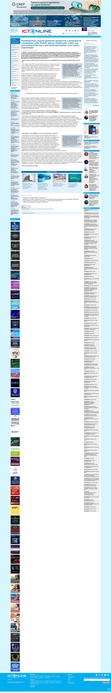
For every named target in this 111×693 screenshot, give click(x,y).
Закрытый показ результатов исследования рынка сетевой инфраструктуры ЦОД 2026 (91, 226)
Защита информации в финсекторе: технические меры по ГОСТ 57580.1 (91, 216)
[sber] (55, 7)
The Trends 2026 (92, 511)
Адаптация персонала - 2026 (91, 448)
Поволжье (70, 677)
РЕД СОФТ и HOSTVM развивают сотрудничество (34, 197)
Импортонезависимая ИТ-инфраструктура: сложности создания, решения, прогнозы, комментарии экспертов (94, 203)
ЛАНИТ (49, 209)
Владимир (13, 144)
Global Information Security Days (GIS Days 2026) (90, 415)
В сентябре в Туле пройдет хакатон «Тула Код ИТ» (15, 155)
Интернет (14, 45)
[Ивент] (15, 226)
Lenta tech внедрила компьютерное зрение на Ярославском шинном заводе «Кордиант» (15, 113)
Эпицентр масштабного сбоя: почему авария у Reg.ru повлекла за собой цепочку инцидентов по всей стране (91, 85)
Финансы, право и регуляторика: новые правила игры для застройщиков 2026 (90, 221)
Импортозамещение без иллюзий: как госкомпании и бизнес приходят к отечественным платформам (73, 23)
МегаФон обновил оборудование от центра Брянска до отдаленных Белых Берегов (15, 183)
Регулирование (15, 69)
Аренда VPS (32, 687)
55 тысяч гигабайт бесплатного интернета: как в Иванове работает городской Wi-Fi (15, 190)
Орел (12, 158)
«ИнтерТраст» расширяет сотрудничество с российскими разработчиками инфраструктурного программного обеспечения (51, 199)
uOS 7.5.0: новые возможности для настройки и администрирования (90, 282)
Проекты (37, 36)
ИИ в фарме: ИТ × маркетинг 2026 (90, 238)
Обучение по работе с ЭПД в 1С (91, 210)
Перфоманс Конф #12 (94, 312)
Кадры (13, 67)
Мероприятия (30, 36)
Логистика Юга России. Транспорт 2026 (91, 394)
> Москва (49, 34)
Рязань (12, 121)
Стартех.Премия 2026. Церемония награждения (91, 329)
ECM (47, 209)
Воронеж (13, 100)
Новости (13, 36)
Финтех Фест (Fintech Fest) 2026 (91, 235)
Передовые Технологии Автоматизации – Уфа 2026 (91, 368)
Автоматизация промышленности (16, 42)
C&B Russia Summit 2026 (90, 321)
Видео (75, 36)
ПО (12, 62)
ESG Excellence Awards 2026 (91, 472)
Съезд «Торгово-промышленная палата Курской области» (91, 387)
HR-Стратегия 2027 (93, 310)
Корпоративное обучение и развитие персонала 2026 (91, 302)
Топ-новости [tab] (94, 44)
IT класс (42, 36)
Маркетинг (14, 56)
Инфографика (88, 36)
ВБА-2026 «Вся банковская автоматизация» (90, 485)
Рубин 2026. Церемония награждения (89, 345)
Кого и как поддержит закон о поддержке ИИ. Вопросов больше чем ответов (93, 34)
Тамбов (12, 194)
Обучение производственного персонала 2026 (90, 418)
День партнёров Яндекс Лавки (90, 256)
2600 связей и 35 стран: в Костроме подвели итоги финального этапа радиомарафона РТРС (15, 212)
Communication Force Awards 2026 (91, 326)
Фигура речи (57, 676)
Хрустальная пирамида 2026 (89, 461)
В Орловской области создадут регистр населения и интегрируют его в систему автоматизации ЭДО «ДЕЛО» (15, 162)
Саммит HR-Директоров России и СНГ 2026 (91, 464)
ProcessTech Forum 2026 (90, 353)
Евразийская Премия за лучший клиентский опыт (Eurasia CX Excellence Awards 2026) (91, 455)
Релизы (71, 36)
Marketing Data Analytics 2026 (89, 382)
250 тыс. (14, 30)
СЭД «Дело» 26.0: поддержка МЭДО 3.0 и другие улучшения (59, 184)
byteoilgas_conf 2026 (93, 421)
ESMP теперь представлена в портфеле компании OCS (36, 202)
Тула (12, 153)
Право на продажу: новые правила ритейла (90, 424)
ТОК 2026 (91, 258)
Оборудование (15, 60)
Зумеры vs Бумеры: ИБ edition (91, 340)
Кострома (13, 208)
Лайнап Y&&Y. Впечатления (89, 265)
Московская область (13, 93)
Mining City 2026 (92, 508)
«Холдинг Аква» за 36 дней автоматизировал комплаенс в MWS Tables (90, 147)
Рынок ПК (14, 54)
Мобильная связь (15, 47)
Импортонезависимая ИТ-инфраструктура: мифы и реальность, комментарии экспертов (94, 196)
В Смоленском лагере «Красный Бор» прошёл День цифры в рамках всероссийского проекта (15, 204)
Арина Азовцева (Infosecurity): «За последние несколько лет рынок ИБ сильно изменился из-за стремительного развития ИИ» (93, 187)
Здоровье (14, 84)
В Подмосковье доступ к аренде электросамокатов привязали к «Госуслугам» (15, 96)
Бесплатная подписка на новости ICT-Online (95, 677)
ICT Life (45, 676)
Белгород (13, 127)
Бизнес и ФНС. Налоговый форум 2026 (89, 427)
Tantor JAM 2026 (92, 318)
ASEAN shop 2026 (93, 323)
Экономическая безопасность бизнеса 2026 (90, 348)
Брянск (12, 180)
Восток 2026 (91, 342)
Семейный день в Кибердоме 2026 (90, 274)
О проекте (10, 679)
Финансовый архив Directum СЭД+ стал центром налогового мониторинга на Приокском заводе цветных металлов (43, 186)
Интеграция (14, 52)
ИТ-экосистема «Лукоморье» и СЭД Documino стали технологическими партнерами (27, 186)
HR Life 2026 (92, 232)
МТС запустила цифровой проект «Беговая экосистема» (90, 90)
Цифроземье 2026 (93, 384)
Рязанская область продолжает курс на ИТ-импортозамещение (15, 124)
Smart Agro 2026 (92, 506)
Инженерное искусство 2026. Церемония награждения (91, 308)
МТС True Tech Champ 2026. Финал (91, 497)
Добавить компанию (91, 40)
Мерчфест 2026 (92, 262)
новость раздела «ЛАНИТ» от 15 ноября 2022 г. (71, 146)
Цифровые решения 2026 (91, 430)
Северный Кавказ (71, 683)
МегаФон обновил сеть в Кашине (14, 119)
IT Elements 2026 (92, 305)
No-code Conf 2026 (93, 350)
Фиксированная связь (15, 50)
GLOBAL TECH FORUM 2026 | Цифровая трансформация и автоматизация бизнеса (91, 479)
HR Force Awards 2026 (94, 335)
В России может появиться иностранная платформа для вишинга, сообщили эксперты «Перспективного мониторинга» (91, 100)
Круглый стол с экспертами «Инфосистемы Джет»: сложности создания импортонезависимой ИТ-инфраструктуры (54, 23)
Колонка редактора (92, 28)
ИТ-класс (86, 109)
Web (13, 73)
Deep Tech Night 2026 (93, 285)
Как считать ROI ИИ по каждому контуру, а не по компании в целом (17, 24)
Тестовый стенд (64, 36)
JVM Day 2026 (92, 271)
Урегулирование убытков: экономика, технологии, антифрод (91, 407)
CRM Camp (91, 331)
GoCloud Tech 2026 (93, 469)
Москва (69, 675)
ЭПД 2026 (91, 442)
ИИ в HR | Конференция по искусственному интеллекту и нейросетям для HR (91, 411)
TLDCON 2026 (92, 359)
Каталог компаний (96, 36)
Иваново (13, 187)
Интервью (24, 36)
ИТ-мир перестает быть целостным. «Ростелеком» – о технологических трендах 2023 (42, 200)
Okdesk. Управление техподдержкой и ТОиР (91, 377)
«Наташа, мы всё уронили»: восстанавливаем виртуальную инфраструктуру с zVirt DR (91, 248)
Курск (12, 166)
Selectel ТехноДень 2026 (90, 445)
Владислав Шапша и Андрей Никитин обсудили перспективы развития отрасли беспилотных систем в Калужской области (15, 139)
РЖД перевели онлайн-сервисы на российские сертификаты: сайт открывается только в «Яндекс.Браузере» (91, 71)
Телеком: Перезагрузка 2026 (91, 437)
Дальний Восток (71, 682)
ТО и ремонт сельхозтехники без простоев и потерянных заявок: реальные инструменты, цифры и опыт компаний (91, 242)
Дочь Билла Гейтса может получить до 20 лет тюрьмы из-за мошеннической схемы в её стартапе (91, 94)
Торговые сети (15, 58)
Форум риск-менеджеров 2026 (89, 362)
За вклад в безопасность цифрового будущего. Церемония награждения (89, 403)
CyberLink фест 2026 (93, 260)
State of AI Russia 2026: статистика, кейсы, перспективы (91, 213)
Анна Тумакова (31, 50)
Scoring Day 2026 (93, 379)
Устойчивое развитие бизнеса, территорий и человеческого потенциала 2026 (91, 475)
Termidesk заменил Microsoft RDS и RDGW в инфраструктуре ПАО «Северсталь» (91, 143)
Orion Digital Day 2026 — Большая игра (91, 467)
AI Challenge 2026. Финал (90, 451)
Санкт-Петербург (71, 676)
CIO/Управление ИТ (15, 80)
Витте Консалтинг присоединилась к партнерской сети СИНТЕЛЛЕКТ (72, 185)
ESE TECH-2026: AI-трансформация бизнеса (91, 433)
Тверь (12, 117)
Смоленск (13, 200)
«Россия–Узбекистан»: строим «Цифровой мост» (91, 356)
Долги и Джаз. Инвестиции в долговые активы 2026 (91, 252)
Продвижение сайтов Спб (28, 213)
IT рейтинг (57, 36)
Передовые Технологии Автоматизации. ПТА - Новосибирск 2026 (91, 503)
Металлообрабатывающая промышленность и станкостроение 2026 (90, 493)
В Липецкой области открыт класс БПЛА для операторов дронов (15, 177)
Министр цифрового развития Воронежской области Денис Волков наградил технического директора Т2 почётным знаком (15, 105)
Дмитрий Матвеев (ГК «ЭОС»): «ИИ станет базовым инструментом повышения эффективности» (93, 170)
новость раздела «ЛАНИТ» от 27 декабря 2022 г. (72, 77)
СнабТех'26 (91, 458)
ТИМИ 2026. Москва (93, 337)
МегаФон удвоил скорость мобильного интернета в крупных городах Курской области (14, 170)
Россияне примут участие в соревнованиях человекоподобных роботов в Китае (90, 77)
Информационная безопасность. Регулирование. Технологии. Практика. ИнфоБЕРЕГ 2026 (90, 289)
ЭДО (53, 209)
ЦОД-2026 (91, 276)
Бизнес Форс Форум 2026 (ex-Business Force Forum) (91, 365)
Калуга (12, 135)
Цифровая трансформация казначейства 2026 (90, 268)
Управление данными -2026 (91, 391)
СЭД (30, 209)
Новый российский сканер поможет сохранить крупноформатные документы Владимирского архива (15, 149)
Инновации (14, 77)
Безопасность (15, 75)
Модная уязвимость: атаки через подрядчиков (91, 81)
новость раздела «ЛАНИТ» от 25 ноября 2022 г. (72, 108)
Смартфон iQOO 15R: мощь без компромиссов (91, 136)
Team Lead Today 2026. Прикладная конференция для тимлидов (91, 315)
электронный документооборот (38, 209)
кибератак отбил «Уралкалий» (14, 32)
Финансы (14, 71)
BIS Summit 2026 (92, 399)
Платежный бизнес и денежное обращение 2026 (91, 296)
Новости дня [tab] (86, 44)
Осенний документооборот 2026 (89, 500)
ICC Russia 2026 (92, 299)
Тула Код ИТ (91, 333)
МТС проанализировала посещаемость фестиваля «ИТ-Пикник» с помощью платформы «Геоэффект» (91, 65)
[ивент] (15, 666)
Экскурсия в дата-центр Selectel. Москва (90, 230)
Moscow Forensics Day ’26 (91, 279)
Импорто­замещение (14, 39)
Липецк (12, 174)
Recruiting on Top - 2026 (90, 440)
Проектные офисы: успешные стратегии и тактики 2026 (90, 488)
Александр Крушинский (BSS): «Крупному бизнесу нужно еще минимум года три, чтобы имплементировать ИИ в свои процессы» (37, 23)
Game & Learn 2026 (93, 482)
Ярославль (13, 109)
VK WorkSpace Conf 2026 (90, 374)
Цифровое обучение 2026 (91, 397)
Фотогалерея (81, 36)
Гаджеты (14, 82)
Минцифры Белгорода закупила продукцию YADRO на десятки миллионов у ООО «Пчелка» (15, 131)
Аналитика (18, 36)
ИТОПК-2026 (92, 371)
